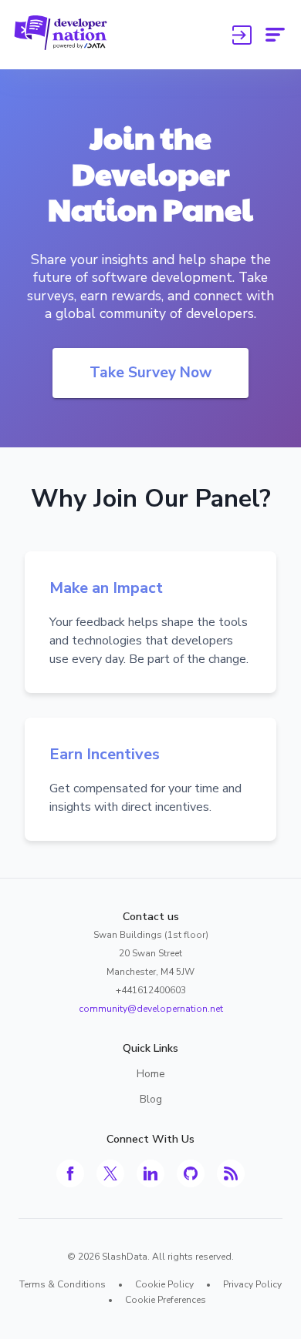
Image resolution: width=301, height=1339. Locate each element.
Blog (151, 1099)
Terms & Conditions (62, 1284)
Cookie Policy (164, 1284)
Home (151, 1073)
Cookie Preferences (165, 1300)
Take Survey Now (150, 373)
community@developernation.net (151, 1009)
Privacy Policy (252, 1284)
